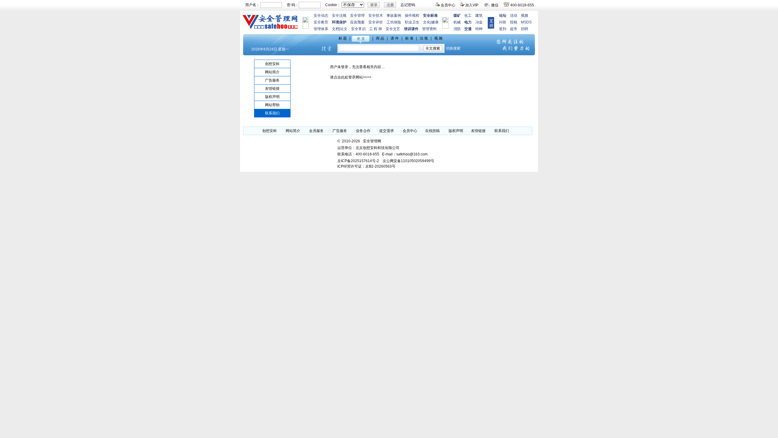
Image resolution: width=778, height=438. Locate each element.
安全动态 (321, 15)
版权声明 (272, 97)
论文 (343, 29)
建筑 (479, 15)
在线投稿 (432, 131)
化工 (468, 15)
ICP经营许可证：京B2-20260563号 (366, 166)
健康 (435, 22)
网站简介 (272, 72)
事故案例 (394, 15)
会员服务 (316, 131)
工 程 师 (375, 29)
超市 (513, 29)
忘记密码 (408, 5)
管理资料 (429, 29)
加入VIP (471, 5)
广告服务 (272, 80)
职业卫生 (412, 22)
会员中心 (448, 5)
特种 (479, 29)
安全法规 (339, 15)
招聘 (524, 29)
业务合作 (363, 131)
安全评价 (375, 22)
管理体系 (321, 29)
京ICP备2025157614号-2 (358, 161)
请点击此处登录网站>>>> (350, 77)
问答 (502, 22)
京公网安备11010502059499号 (408, 161)
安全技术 (375, 15)
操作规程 (412, 15)
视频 (524, 15)
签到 (502, 29)
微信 (494, 5)
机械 (457, 22)
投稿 (513, 22)
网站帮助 (272, 105)
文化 (426, 22)
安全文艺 (393, 29)
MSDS (526, 22)
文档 (335, 29)
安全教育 (321, 22)
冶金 (479, 22)
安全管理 (357, 15)
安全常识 (358, 29)
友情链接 (272, 88)
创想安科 (272, 64)
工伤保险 (394, 22)
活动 (513, 15)
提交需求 (386, 131)
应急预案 (357, 22)
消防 (457, 29)
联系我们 (272, 113)
